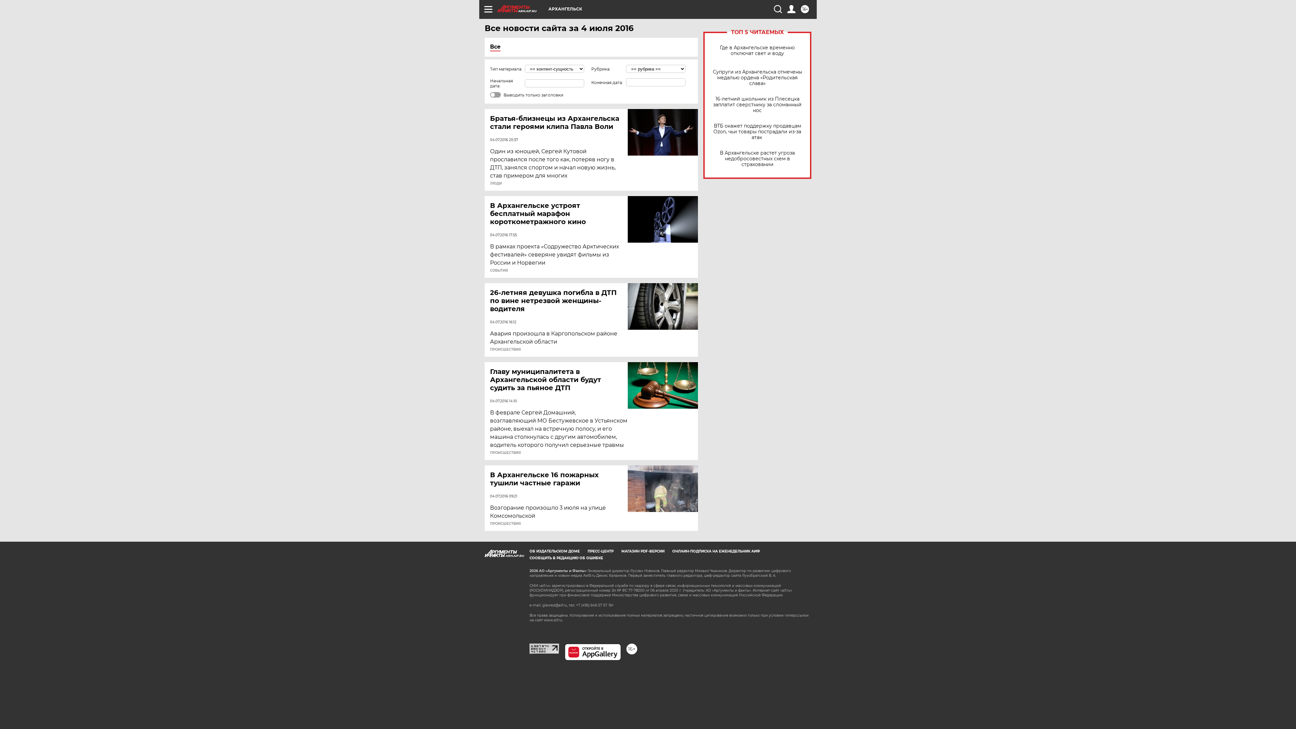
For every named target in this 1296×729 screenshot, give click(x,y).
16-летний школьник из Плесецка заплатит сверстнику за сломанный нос (757, 104)
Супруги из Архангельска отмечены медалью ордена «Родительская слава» (757, 77)
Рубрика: (601, 69)
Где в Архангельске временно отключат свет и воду (757, 50)
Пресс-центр (601, 551)
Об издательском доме (555, 551)
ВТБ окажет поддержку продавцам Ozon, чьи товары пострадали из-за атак (757, 131)
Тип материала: (506, 69)
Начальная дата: (501, 83)
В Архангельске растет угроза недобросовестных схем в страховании (757, 158)
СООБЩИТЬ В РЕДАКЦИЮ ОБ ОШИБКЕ (566, 558)
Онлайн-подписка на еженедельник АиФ (716, 551)
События (499, 270)
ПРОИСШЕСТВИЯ (505, 349)
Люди (496, 183)
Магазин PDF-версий (643, 551)
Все (495, 47)
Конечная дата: (607, 82)
